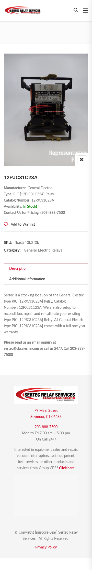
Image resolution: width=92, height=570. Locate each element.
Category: (12, 250)
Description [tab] (18, 269)
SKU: (8, 243)
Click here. (67, 468)
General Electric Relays (43, 250)
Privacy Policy (46, 547)
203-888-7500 (45, 427)
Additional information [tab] (27, 279)
